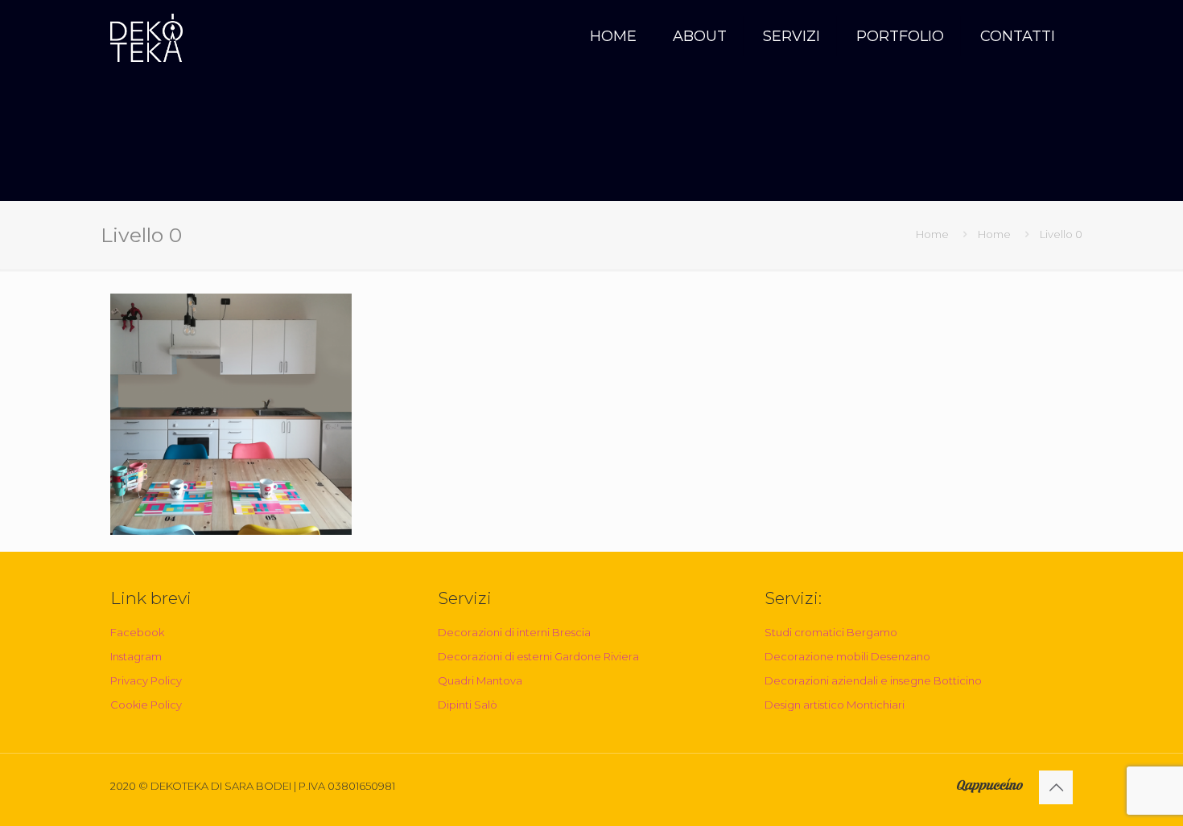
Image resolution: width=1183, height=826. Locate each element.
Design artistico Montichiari (835, 704)
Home (932, 234)
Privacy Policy (146, 680)
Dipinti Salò (467, 704)
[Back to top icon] (1056, 787)
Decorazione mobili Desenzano (847, 656)
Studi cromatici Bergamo (831, 632)
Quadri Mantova (480, 680)
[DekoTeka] (146, 36)
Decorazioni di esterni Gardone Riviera (538, 656)
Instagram (136, 656)
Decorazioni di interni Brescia (514, 632)
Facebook (137, 632)
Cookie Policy (146, 704)
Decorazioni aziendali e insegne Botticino (873, 680)
